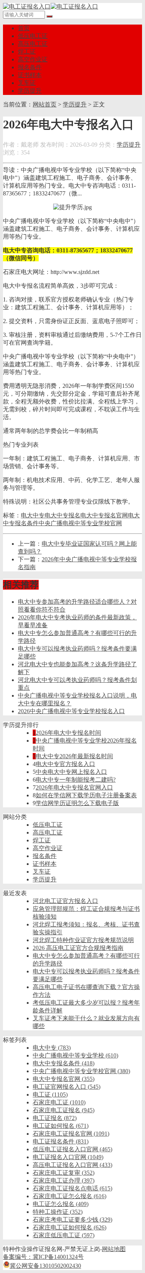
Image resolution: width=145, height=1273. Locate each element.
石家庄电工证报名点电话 (72, 1188)
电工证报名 (55, 1118)
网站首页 (45, 104)
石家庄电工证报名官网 (71, 1133)
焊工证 (27, 51)
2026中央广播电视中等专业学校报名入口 (71, 711)
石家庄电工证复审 (63, 1173)
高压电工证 (33, 44)
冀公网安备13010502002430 (45, 1266)
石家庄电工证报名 (63, 1110)
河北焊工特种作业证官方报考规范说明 (83, 940)
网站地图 (114, 1249)
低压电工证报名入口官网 (72, 1149)
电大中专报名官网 (104, 515)
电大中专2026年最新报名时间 (74, 756)
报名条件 (30, 67)
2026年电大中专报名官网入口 (74, 787)
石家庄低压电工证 (63, 1235)
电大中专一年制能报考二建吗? (76, 779)
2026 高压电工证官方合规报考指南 (78, 948)
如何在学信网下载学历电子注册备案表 (86, 795)
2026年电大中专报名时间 (68, 733)
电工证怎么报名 (60, 1204)
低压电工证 (33, 36)
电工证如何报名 (60, 1126)
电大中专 (33, 515)
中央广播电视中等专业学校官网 (80, 523)
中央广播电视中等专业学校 (75, 1055)
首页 (24, 28)
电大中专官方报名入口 (65, 764)
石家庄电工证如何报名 (69, 1227)
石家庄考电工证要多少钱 (72, 1219)
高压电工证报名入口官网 (72, 1165)
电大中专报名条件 (63, 1063)
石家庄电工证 (59, 1102)
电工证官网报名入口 (66, 1087)
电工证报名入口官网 (68, 1157)
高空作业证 (33, 59)
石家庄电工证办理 (63, 1180)
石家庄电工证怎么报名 (69, 1196)
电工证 (50, 1094)
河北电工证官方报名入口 (65, 901)
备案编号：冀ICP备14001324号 (43, 1257)
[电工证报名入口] (50, 6)
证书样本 (30, 75)
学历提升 (30, 90)
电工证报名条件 (60, 1141)
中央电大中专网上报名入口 (71, 772)
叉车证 (27, 83)
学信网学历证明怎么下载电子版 (77, 803)
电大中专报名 (62, 515)
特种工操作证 (58, 1212)
